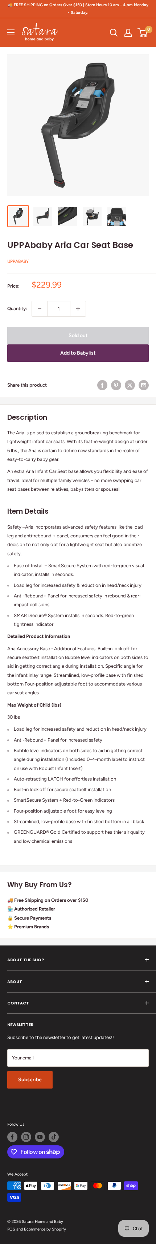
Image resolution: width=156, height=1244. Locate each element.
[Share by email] (144, 385)
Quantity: (17, 308)
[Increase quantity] (78, 308)
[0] (142, 32)
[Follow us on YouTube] (40, 1137)
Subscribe (30, 1080)
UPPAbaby (18, 261)
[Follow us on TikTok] (54, 1137)
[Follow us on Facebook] (12, 1137)
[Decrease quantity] (39, 308)
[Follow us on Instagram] (26, 1137)
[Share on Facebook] (102, 385)
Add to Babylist (78, 353)
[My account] (128, 33)
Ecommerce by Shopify (45, 1229)
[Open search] (114, 33)
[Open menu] (11, 32)
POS (11, 1229)
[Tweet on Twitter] (130, 385)
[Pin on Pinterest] (116, 385)
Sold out (78, 335)
